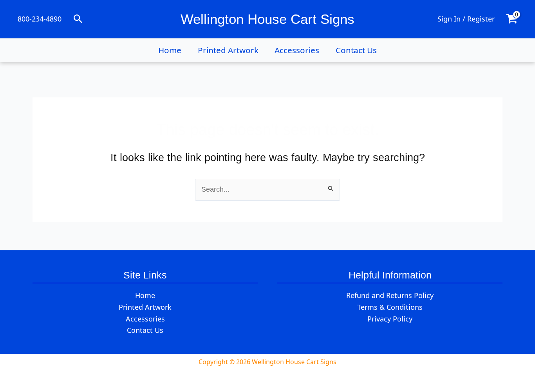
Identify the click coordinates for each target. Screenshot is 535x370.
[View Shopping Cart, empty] (511, 19)
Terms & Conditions (390, 307)
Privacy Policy (389, 318)
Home (169, 50)
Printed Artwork (228, 50)
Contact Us (356, 50)
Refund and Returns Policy (390, 295)
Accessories (297, 50)
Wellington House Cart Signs (267, 19)
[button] (78, 19)
